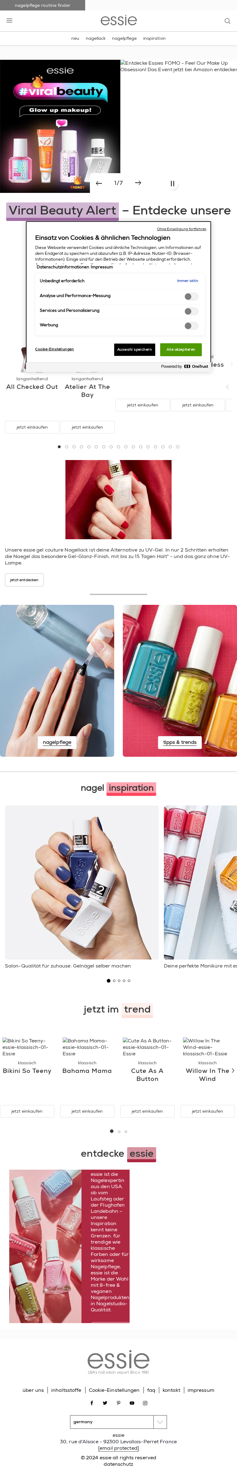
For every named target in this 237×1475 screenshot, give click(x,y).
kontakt (171, 1390)
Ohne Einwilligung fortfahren (181, 229)
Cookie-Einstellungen (114, 1390)
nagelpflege (124, 38)
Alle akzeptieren (181, 349)
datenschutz (118, 1464)
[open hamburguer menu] (9, 21)
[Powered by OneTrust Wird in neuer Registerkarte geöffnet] (184, 368)
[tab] (59, 447)
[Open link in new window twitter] (105, 1403)
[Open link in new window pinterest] (118, 1403)
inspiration (154, 38)
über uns (33, 1390)
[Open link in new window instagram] (145, 1403)
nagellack (96, 38)
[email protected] (118, 1448)
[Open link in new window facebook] (91, 1403)
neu (75, 38)
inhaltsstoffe (66, 1390)
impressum (201, 1390)
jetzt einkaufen (32, 427)
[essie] (118, 1363)
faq (151, 1390)
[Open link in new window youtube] (132, 1403)
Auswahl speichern (134, 349)
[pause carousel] (172, 184)
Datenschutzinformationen (63, 267)
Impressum (102, 267)
